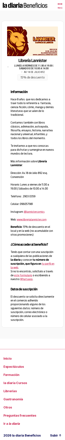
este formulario (23, 275)
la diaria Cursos (15, 383)
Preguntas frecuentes (19, 415)
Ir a (11, 423)
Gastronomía (13, 399)
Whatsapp (26, 279)
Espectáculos (13, 366)
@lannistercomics (34, 211)
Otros (7, 407)
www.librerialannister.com (31, 219)
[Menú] (56, 4)
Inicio (7, 358)
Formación (11, 375)
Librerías (10, 391)
